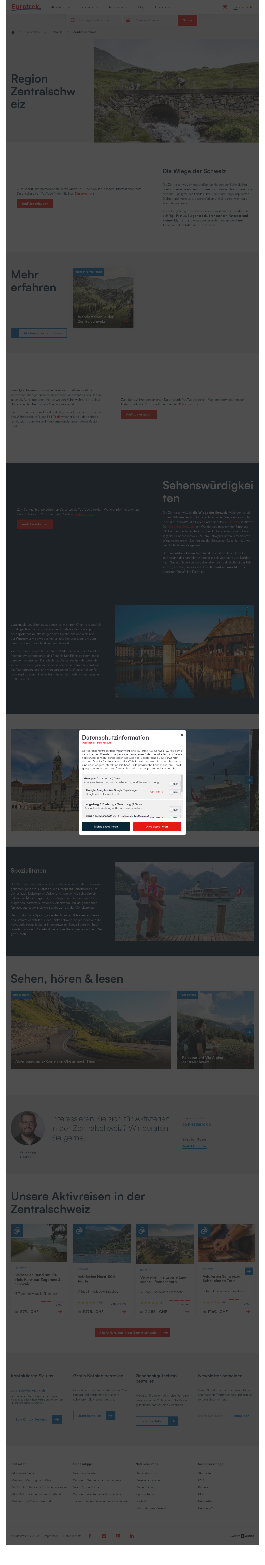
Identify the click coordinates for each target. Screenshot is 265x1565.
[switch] (174, 783)
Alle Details (156, 791)
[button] (171, 784)
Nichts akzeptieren (106, 826)
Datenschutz (104, 742)
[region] (132, 796)
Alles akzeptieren (157, 826)
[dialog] (132, 782)
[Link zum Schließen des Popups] (182, 735)
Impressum (88, 742)
